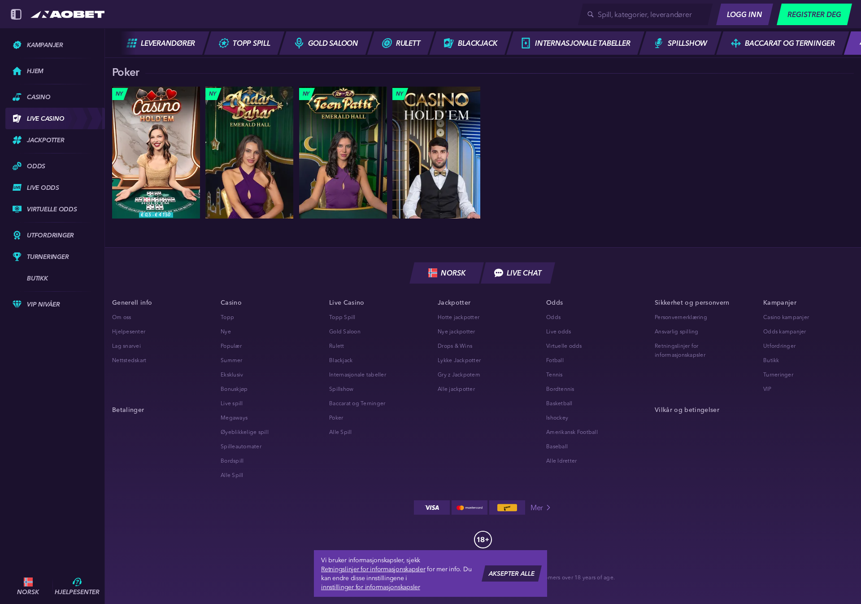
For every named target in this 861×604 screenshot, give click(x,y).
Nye (226, 331)
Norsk (453, 272)
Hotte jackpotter (458, 317)
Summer (232, 360)
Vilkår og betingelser (687, 410)
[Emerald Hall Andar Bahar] (249, 153)
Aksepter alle (512, 573)
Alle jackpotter (456, 388)
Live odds (558, 331)
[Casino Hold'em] (156, 153)
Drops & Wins (455, 345)
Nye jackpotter (456, 331)
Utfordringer (779, 345)
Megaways (234, 417)
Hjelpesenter (128, 331)
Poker (336, 417)
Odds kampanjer (784, 331)
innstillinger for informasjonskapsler (370, 587)
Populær (231, 345)
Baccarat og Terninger (357, 403)
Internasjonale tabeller (357, 374)
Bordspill (232, 460)
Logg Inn (744, 14)
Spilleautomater (241, 446)
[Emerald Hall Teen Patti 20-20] (343, 153)
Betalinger (128, 410)
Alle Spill (232, 475)
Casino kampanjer (786, 317)
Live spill (232, 403)
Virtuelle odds (564, 345)
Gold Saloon (345, 331)
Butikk (771, 360)
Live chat (524, 272)
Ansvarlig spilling (677, 331)
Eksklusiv (232, 374)
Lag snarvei (126, 345)
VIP (767, 388)
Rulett (336, 345)
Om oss (121, 317)
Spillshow (341, 388)
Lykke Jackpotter (459, 360)
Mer (537, 507)
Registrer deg (814, 14)
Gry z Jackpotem (459, 374)
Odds (553, 317)
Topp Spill (342, 317)
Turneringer (778, 374)
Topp (227, 317)
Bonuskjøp (234, 388)
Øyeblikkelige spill (245, 432)
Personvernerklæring (681, 317)
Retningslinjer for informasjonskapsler (373, 569)
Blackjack (340, 360)
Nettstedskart (129, 360)
